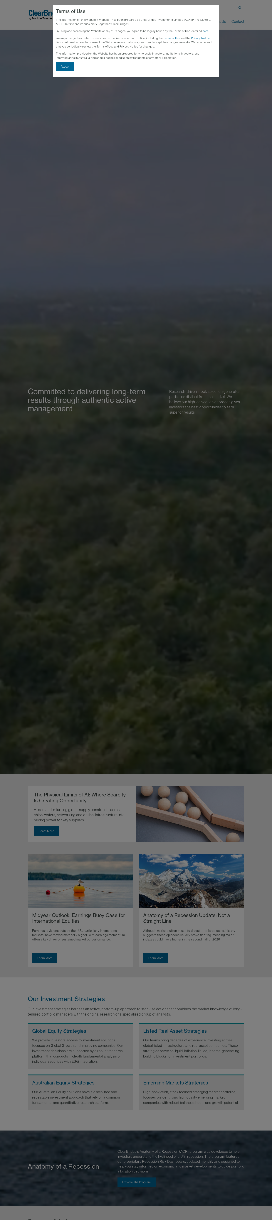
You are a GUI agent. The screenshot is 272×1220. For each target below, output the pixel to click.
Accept (65, 66)
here (206, 31)
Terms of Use (171, 38)
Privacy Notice (200, 38)
